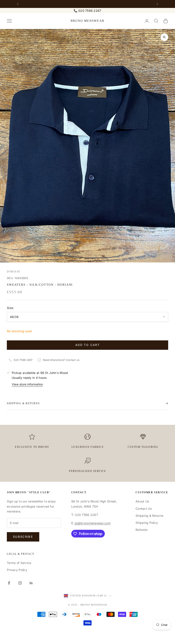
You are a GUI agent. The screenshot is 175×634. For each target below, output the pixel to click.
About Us (142, 501)
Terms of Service (19, 563)
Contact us (73, 360)
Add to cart (87, 345)
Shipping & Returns (149, 515)
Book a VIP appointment (87, 4)
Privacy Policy (17, 570)
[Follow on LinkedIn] (31, 583)
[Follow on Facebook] (9, 583)
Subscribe (23, 536)
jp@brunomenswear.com (93, 523)
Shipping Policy (147, 522)
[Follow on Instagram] (20, 583)
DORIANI (13, 271)
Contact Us (144, 508)
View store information (27, 384)
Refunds (141, 530)
